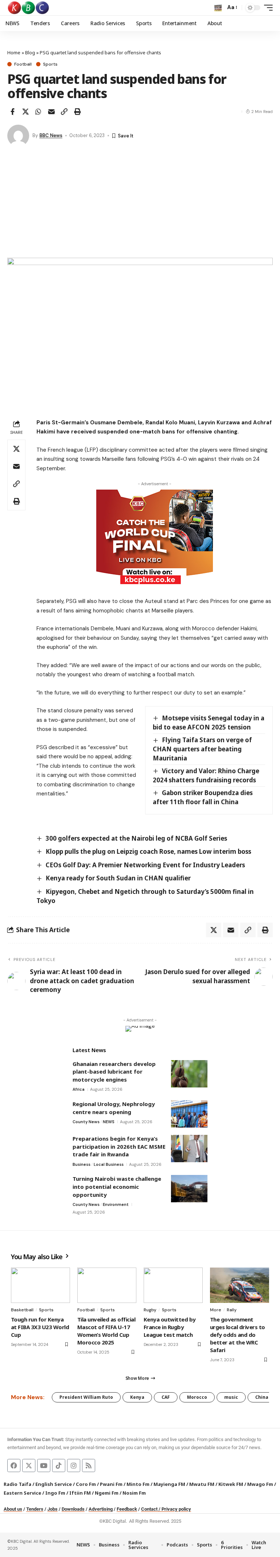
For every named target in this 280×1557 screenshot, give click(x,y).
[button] (218, 7)
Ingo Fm (55, 1493)
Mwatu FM (201, 1484)
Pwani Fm (111, 1484)
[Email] (51, 111)
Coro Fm (86, 1484)
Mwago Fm (260, 1484)
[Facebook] (13, 1465)
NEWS (108, 1121)
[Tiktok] (58, 1465)
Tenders (34, 1509)
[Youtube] (43, 1465)
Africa (79, 1089)
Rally (232, 1310)
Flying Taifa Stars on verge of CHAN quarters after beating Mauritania (202, 749)
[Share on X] (25, 111)
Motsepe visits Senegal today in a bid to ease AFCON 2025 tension (208, 722)
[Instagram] (73, 1465)
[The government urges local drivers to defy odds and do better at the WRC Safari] (239, 1285)
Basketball (22, 1310)
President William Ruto (86, 1397)
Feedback (127, 1509)
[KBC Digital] (28, 8)
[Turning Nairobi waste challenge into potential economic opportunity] (189, 1188)
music (231, 1397)
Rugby (150, 1310)
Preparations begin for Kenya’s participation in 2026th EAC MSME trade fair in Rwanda (119, 1146)
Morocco (197, 1397)
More (215, 1310)
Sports (50, 64)
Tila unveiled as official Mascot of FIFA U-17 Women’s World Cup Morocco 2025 (106, 1331)
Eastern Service (22, 1493)
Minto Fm (138, 1484)
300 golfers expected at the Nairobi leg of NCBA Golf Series (136, 838)
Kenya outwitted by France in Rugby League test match (170, 1327)
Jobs (52, 1509)
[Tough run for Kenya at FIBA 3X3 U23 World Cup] (40, 1285)
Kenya (137, 1397)
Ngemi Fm (106, 1493)
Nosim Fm (133, 1493)
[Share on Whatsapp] (38, 111)
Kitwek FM (230, 1484)
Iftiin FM (80, 1493)
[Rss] (88, 1465)
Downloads (73, 1509)
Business (81, 1164)
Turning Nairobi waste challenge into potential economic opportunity (117, 1186)
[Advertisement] (140, 203)
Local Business (109, 1164)
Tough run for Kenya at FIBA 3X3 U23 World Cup (40, 1327)
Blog (30, 52)
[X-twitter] (28, 1465)
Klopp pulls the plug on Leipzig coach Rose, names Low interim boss (148, 851)
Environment (116, 1204)
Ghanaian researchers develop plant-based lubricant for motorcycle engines (114, 1071)
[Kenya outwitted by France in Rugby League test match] (173, 1285)
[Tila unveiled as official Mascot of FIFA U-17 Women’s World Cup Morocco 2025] (106, 1285)
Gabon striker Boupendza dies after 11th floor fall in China (203, 797)
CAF (166, 1397)
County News (86, 1121)
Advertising (101, 1509)
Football (23, 64)
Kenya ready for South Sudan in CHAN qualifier (118, 878)
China (261, 1397)
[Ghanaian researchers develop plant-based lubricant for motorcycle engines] (189, 1073)
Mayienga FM (169, 1484)
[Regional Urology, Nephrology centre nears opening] (189, 1114)
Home (13, 52)
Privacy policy (176, 1509)
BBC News (50, 135)
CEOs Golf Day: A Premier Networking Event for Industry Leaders (145, 865)
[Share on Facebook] (12, 111)
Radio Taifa (17, 1484)
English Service (53, 1484)
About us (13, 1509)
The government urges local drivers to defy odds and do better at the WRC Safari (237, 1335)
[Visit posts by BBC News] (18, 136)
